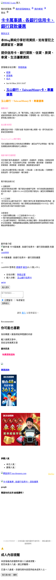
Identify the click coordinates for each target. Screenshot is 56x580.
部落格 (9, 76)
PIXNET (12, 541)
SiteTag (51, 473)
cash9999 (5, 252)
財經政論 (22, 67)
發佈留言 (5, 303)
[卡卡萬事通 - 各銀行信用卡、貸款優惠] (19, 482)
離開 (15, 575)
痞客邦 (19, 267)
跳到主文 (5, 33)
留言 (25, 267)
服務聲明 (28, 544)
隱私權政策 (46, 541)
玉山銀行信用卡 (24, 278)
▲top (3, 282)
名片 (8, 79)
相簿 (8, 72)
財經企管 (21, 274)
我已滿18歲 (6, 575)
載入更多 (5, 287)
